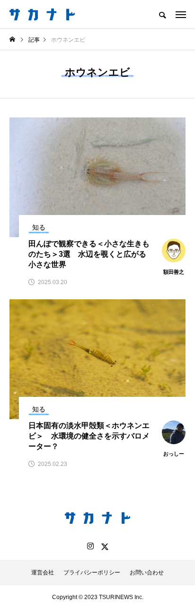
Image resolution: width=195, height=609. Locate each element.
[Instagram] (90, 546)
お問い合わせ (147, 572)
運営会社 (42, 572)
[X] (104, 546)
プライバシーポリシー (91, 572)
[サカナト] (42, 14)
